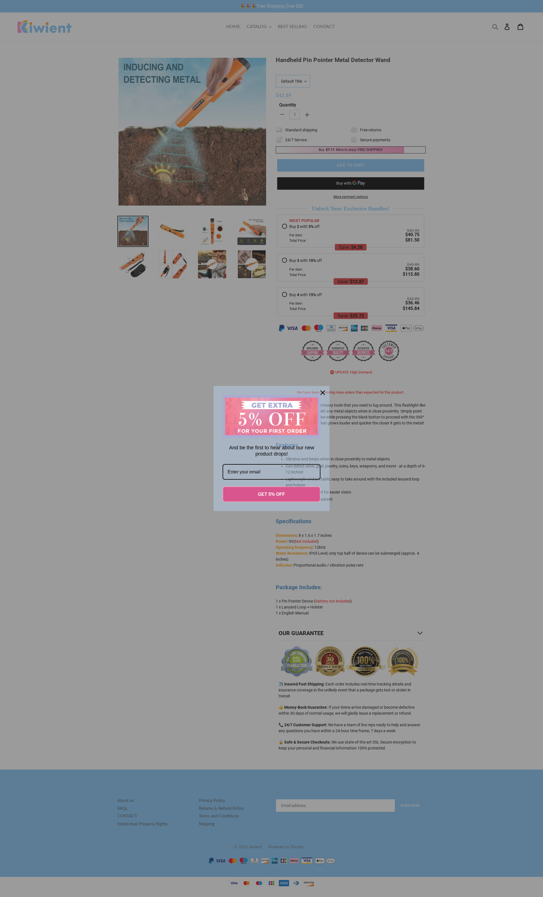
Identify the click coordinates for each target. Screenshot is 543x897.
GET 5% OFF (271, 494)
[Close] (322, 393)
